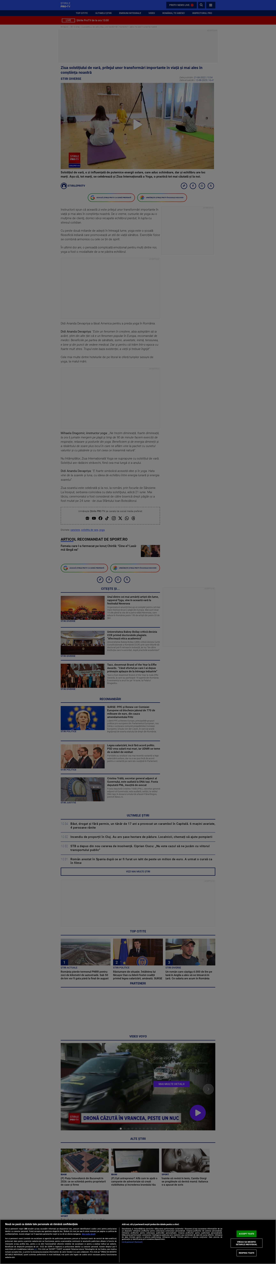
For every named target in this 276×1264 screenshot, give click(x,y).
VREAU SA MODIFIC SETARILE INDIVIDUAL (246, 1243)
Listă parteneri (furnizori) (132, 1242)
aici (35, 1249)
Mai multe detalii (89, 1234)
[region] (138, 1241)
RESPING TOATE (246, 1253)
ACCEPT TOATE (246, 1234)
